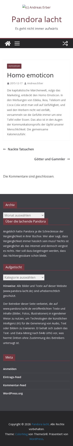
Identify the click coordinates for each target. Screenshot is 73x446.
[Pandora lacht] (7, 43)
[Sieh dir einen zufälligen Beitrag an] (65, 43)
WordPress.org (13, 393)
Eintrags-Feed (12, 377)
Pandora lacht (36, 19)
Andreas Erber (35, 83)
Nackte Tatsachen (21, 149)
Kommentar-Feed (14, 385)
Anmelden (10, 369)
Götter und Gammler (49, 159)
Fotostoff (14, 66)
